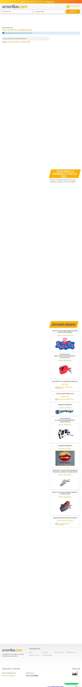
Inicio (30, 652)
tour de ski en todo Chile (19, 41)
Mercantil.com (71, 652)
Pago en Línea (58, 652)
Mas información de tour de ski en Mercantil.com (18, 33)
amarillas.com (14, 6)
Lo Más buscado (47, 655)
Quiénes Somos (34, 655)
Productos (45, 652)
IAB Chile (75, 673)
